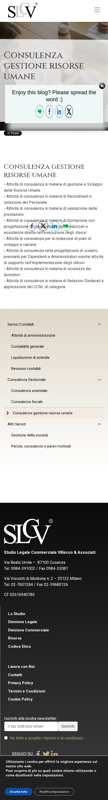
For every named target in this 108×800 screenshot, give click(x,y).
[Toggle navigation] (97, 10)
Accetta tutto (18, 792)
